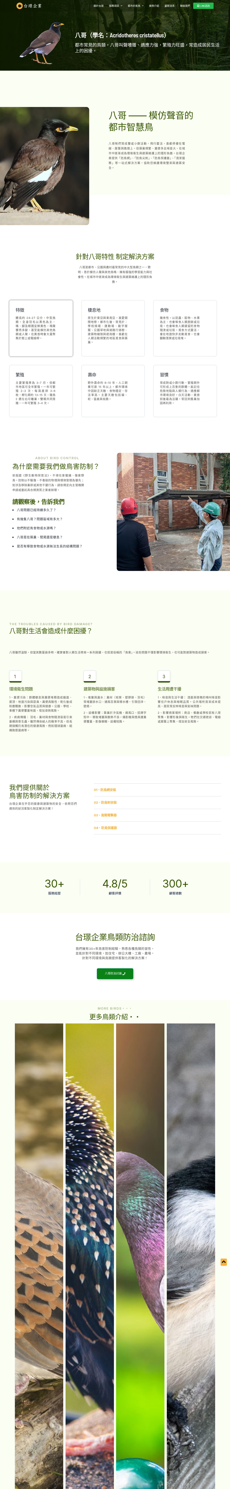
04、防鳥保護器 (105, 828)
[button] (157, 790)
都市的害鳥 (134, 5)
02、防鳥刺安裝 (105, 802)
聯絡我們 (185, 5)
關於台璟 (99, 5)
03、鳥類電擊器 (105, 815)
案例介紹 (154, 5)
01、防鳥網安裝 (105, 790)
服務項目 (114, 5)
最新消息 (170, 5)
